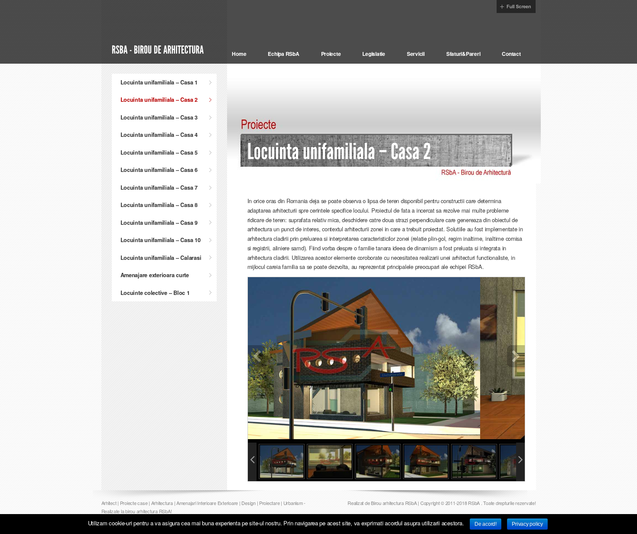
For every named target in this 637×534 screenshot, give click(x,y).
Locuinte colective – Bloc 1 (155, 293)
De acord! (485, 524)
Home (239, 54)
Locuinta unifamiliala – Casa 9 (159, 223)
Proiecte (331, 54)
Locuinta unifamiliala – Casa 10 (160, 240)
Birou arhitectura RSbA (393, 502)
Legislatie (373, 54)
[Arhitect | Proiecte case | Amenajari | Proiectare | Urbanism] (159, 49)
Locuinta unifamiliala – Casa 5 (159, 152)
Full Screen (516, 6)
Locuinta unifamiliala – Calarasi (161, 258)
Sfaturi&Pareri (463, 54)
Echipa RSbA (283, 54)
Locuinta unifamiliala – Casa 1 (159, 82)
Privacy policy (527, 524)
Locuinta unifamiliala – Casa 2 (159, 100)
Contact (511, 54)
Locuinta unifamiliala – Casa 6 (159, 170)
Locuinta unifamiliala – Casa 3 (159, 117)
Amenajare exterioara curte (154, 275)
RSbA (474, 502)
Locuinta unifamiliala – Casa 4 (159, 135)
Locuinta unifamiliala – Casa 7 (159, 187)
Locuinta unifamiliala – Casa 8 (159, 205)
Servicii (416, 54)
